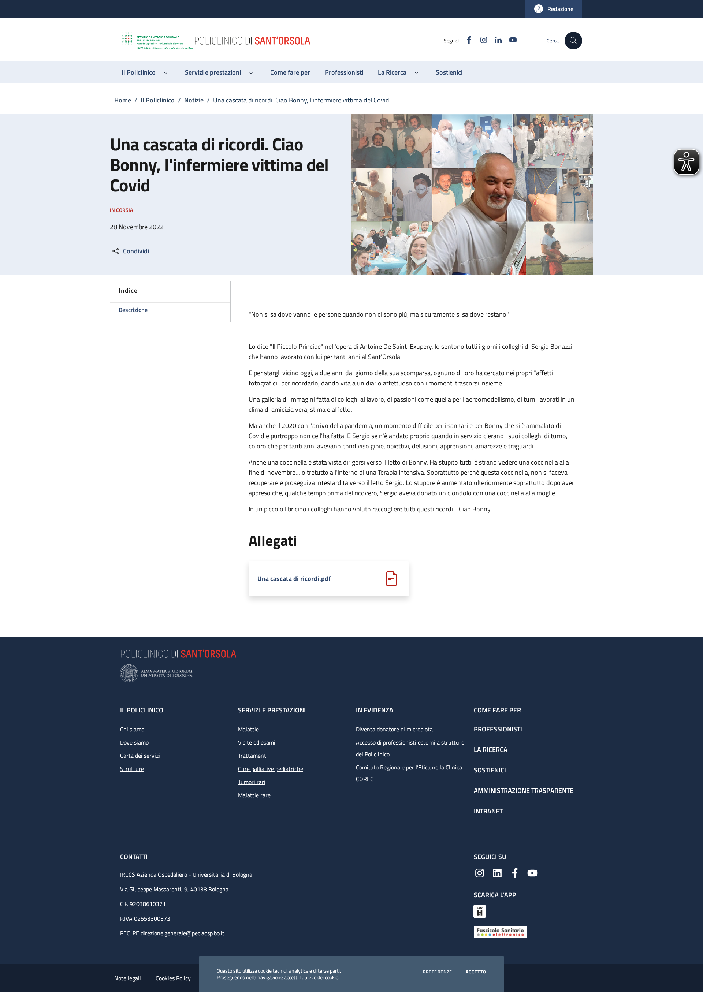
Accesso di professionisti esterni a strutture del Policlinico (410, 748)
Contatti (134, 857)
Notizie (194, 100)
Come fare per (497, 710)
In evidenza (374, 710)
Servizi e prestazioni (272, 710)
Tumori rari (251, 781)
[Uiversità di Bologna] (351, 673)
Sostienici (490, 770)
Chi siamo (132, 729)
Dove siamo (134, 742)
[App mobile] (480, 910)
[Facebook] (515, 872)
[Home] (282, 40)
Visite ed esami (256, 742)
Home (122, 100)
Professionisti (498, 729)
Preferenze (438, 972)
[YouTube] (532, 872)
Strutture (132, 768)
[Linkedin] (497, 872)
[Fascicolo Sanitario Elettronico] (500, 930)
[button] (553, 9)
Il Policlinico (158, 100)
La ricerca (490, 749)
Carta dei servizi (140, 755)
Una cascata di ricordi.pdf (294, 578)
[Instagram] (480, 872)
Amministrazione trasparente (523, 790)
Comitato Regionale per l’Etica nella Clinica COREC (409, 773)
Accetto (476, 972)
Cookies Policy (173, 978)
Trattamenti (253, 755)
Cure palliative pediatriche (270, 768)
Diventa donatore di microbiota (394, 729)
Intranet (488, 811)
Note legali (127, 978)
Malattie (248, 729)
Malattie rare (254, 795)
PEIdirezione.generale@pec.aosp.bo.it (178, 933)
